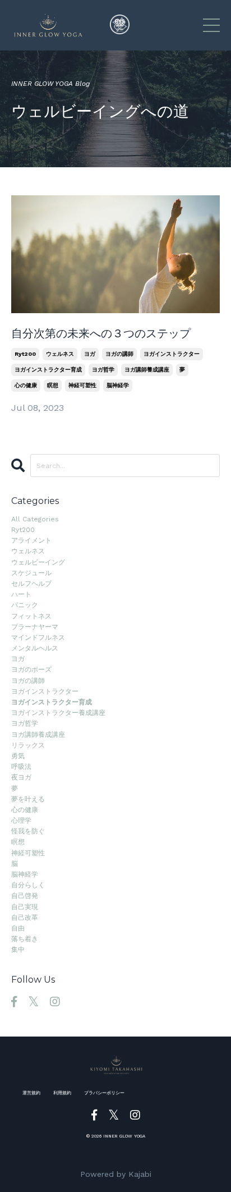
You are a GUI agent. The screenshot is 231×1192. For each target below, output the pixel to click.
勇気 (18, 756)
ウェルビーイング (38, 562)
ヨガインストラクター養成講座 (58, 713)
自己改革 (24, 917)
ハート (21, 594)
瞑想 (52, 385)
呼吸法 (21, 767)
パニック (24, 605)
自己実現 (24, 907)
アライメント (31, 540)
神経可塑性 (82, 385)
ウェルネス (60, 354)
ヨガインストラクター (172, 354)
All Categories (35, 519)
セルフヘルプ (31, 584)
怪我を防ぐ (28, 831)
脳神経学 (118, 385)
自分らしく (28, 885)
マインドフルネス (38, 637)
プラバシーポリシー (104, 1092)
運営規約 (31, 1092)
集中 (18, 949)
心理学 (21, 820)
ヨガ (89, 354)
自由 (18, 928)
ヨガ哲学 (103, 369)
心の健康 (26, 385)
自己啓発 (24, 896)
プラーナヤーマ (34, 627)
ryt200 (25, 354)
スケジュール (31, 573)
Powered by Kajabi (115, 1174)
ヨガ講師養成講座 (146, 369)
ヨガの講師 (119, 354)
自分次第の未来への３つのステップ (101, 333)
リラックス (28, 745)
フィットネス (31, 616)
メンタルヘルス (34, 648)
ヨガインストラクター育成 (48, 369)
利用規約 (62, 1092)
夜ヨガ (21, 777)
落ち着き (24, 939)
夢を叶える (28, 799)
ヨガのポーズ (31, 669)
